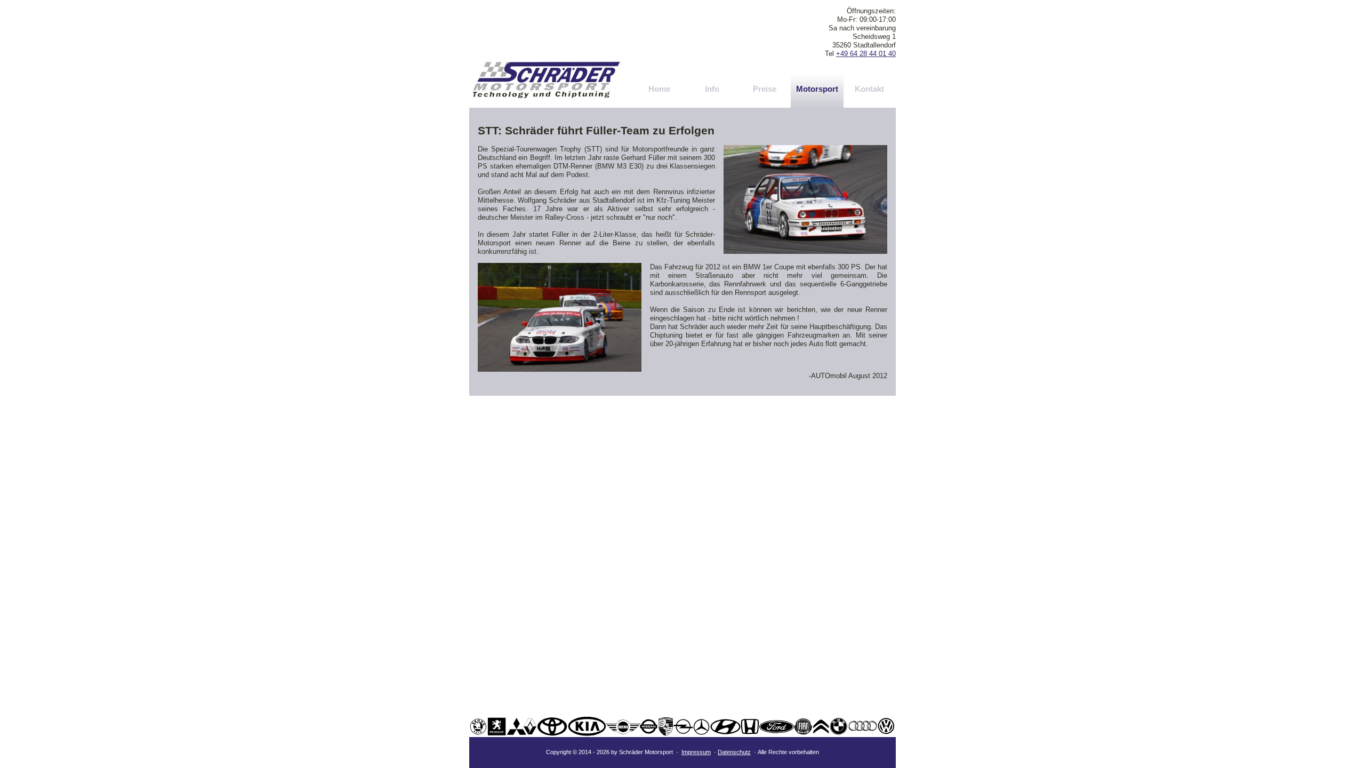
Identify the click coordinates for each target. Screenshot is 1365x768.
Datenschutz (734, 752)
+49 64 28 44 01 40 (866, 54)
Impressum (696, 752)
